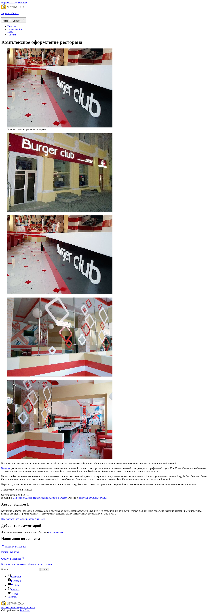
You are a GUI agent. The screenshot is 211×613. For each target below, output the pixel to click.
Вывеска (5, 468)
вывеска (83, 497)
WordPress (25, 610)
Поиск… (6, 569)
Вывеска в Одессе (22, 497)
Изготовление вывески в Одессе (50, 497)
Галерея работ (14, 29)
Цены (10, 32)
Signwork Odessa (10, 13)
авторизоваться (56, 532)
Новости (12, 26)
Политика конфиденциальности (18, 607)
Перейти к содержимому (14, 2)
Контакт (11, 34)
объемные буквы (98, 497)
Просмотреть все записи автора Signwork (23, 519)
